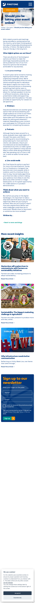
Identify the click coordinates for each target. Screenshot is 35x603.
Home (3, 27)
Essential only (17, 597)
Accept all (17, 593)
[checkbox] (4, 406)
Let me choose (8, 582)
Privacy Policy (12, 412)
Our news (10, 27)
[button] (30, 4)
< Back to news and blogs (12, 222)
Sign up (7, 418)
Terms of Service (24, 412)
